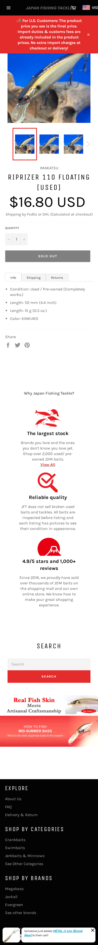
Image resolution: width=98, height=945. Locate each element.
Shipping (33, 277)
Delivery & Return (21, 814)
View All (47, 464)
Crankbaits (15, 839)
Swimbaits (15, 847)
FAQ (8, 806)
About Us (13, 798)
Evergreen (14, 904)
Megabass (14, 888)
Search (49, 676)
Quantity (12, 228)
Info (13, 277)
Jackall (11, 896)
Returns (57, 277)
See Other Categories (24, 863)
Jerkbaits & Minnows (24, 855)
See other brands (20, 912)
